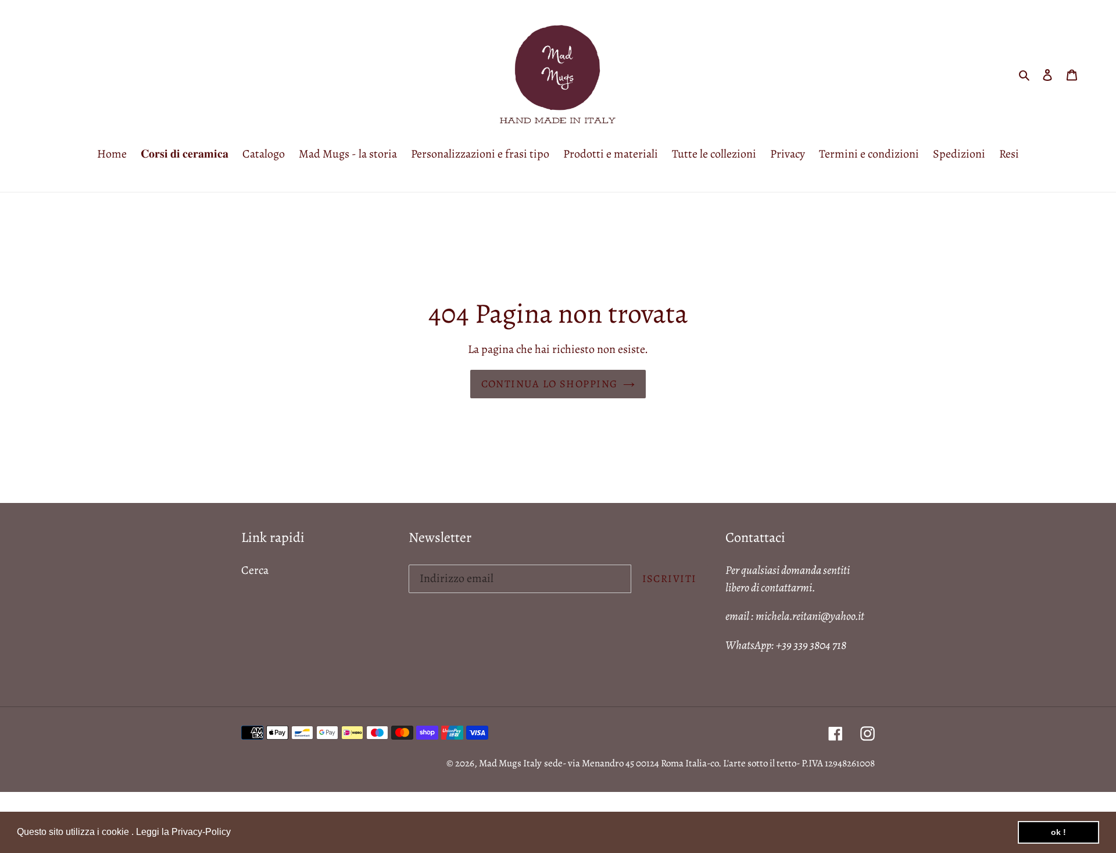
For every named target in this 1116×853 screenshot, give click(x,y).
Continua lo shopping (549, 384)
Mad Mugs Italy (510, 763)
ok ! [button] (1058, 832)
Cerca (255, 570)
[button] (235, 833)
